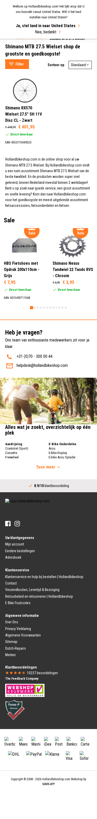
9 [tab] (56, 307)
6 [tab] (47, 307)
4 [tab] (40, 307)
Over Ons (11, 622)
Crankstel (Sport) (16, 448)
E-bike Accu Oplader (62, 457)
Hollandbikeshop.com (56, 779)
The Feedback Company (21, 678)
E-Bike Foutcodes (18, 603)
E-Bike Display (58, 453)
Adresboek (13, 557)
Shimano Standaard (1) (33, 193)
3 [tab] (37, 307)
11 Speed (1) (26, 216)
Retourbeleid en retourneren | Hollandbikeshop (39, 596)
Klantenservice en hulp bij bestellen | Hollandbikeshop (44, 577)
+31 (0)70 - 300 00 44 (35, 356)
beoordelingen (42, 673)
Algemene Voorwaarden (23, 635)
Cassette (11, 453)
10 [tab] (59, 307)
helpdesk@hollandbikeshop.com (42, 365)
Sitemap (11, 642)
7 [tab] (50, 307)
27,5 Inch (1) (26, 147)
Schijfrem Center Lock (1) (35, 170)
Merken (10, 655)
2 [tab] (34, 307)
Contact (11, 583)
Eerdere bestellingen (20, 551)
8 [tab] (53, 307)
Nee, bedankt (45, 31)
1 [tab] (31, 307)
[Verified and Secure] (15, 709)
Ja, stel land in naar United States (46, 25)
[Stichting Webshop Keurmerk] (24, 690)
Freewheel (12, 457)
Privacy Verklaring (18, 629)
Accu (52, 448)
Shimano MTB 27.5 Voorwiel (33, 43)
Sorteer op (56, 65)
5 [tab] (44, 307)
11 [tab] (62, 307)
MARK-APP (48, 784)
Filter (20, 64)
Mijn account (14, 544)
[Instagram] (17, 523)
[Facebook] (8, 523)
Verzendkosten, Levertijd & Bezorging (32, 590)
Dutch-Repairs (15, 648)
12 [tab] (65, 307)
